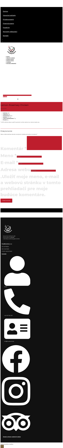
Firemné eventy (8, 23)
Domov (5, 11)
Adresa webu (15, 169)
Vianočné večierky (9, 15)
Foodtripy (6, 27)
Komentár (13, 148)
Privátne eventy (8, 19)
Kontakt (5, 36)
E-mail (9, 162)
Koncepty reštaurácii (10, 31)
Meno (8, 155)
